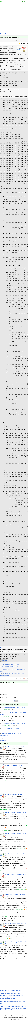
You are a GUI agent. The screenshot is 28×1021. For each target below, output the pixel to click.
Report (2, 997)
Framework (3, 992)
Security (13, 997)
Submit (16, 700)
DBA (12, 1006)
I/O (23, 992)
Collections (14, 1001)
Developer (8, 1006)
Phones (2, 1009)
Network (18, 995)
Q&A (21, 1008)
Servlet (23, 997)
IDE (26, 992)
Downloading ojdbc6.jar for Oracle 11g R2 (13, 707)
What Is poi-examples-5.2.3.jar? (10, 664)
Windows (17, 1006)
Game (9, 992)
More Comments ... (5, 740)
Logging (2, 995)
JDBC (6, 33)
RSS (20, 1001)
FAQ (11, 1009)
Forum (15, 1009)
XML (14, 998)
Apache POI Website (14, 87)
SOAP (2, 998)
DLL (25, 1006)
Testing (6, 998)
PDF (22, 995)
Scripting (7, 997)
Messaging (12, 995)
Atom (23, 1001)
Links (17, 1008)
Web (10, 998)
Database (18, 990)
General (13, 992)
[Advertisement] (14, 18)
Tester (2, 1006)
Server (18, 997)
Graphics (19, 992)
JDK (19, 993)
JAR (21, 1006)
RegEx (13, 1008)
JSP (22, 993)
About (9, 1001)
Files (1, 1008)
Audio (2, 990)
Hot (5, 1001)
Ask (1, 1003)
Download (4, 660)
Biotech (6, 990)
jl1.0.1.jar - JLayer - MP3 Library (10, 728)
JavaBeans (10, 993)
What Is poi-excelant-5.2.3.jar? (10, 666)
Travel (7, 1009)
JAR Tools (3, 993)
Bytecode (12, 990)
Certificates (7, 1008)
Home (2, 33)
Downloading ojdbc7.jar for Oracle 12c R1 (13, 723)
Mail (7, 995)
